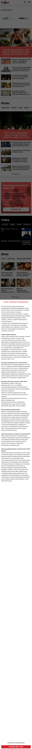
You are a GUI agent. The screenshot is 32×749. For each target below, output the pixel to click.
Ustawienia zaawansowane (16, 743)
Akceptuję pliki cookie (16, 747)
